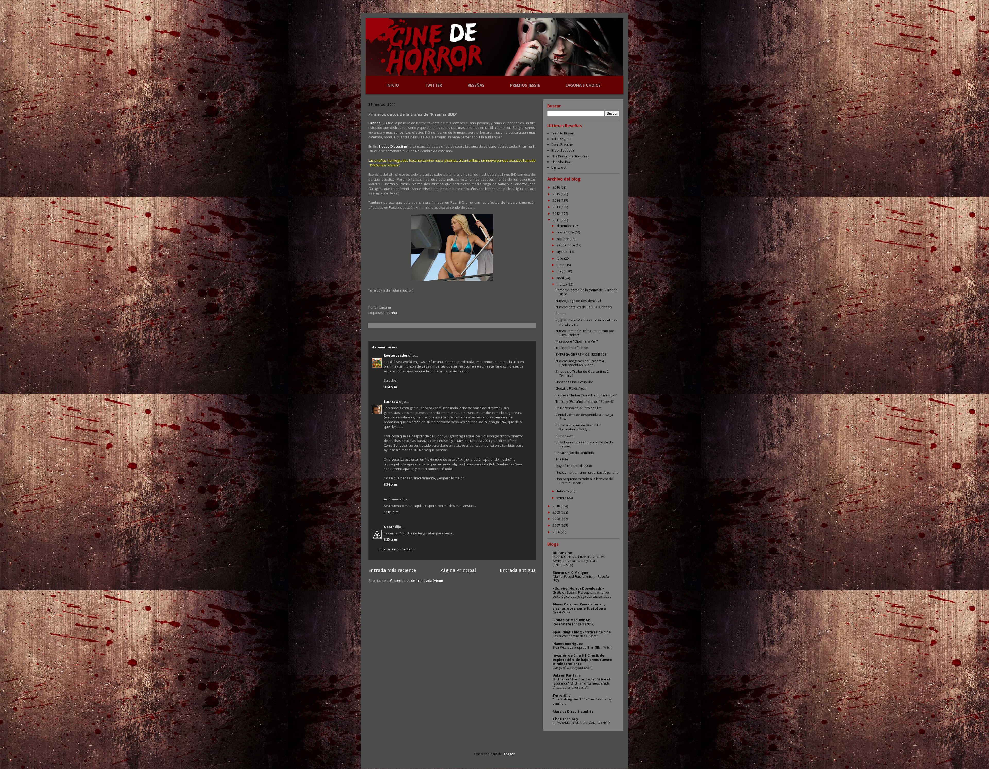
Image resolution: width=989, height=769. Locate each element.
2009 (557, 512)
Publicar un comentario (397, 549)
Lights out (558, 167)
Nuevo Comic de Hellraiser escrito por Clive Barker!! (585, 332)
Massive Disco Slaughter (574, 711)
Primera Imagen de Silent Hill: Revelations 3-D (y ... (578, 427)
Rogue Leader (395, 355)
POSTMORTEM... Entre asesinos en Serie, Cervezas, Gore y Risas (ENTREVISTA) (579, 560)
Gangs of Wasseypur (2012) (573, 667)
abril (561, 278)
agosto (562, 251)
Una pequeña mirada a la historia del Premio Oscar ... (585, 480)
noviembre (566, 232)
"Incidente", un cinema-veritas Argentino (587, 472)
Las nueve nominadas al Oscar (575, 636)
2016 (557, 187)
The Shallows (561, 161)
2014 (557, 200)
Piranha (391, 312)
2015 (557, 194)
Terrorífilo (562, 695)
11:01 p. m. (391, 512)
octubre (563, 238)
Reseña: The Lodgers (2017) (573, 624)
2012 (557, 213)
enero (562, 497)
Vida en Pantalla (567, 675)
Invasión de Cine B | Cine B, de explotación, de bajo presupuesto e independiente (582, 659)
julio (560, 258)
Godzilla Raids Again (571, 388)
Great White (561, 612)
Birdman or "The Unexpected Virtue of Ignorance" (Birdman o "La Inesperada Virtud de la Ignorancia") (581, 683)
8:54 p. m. (391, 484)
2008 (557, 518)
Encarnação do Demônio (575, 452)
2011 (557, 220)
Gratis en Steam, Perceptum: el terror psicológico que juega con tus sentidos (582, 594)
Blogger (509, 753)
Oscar (389, 526)
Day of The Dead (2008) (574, 465)
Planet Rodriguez (568, 643)
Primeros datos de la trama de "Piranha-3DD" (587, 292)
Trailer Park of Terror (572, 347)
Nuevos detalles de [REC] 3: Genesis (584, 307)
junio (561, 264)
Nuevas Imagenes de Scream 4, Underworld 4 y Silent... (580, 362)
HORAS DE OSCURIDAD (572, 620)
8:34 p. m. (391, 386)
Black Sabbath (562, 150)
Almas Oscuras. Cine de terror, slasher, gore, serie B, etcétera (579, 606)
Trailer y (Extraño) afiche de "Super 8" (585, 401)
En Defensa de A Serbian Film (578, 408)
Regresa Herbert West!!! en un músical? (586, 395)
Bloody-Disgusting (393, 146)
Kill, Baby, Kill (561, 138)
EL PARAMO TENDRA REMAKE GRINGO (581, 723)
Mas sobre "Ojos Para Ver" (577, 341)
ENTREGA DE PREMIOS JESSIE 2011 (582, 354)
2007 (557, 525)
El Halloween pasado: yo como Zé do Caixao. (584, 444)
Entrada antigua (518, 570)
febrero (563, 491)
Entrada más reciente (392, 570)
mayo (561, 271)
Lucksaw (391, 401)
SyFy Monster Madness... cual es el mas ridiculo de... (586, 322)
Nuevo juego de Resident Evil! (579, 300)
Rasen (561, 313)
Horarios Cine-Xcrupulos (575, 382)
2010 (557, 505)
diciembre (565, 225)
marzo (562, 284)
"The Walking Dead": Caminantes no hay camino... (582, 701)
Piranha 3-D (377, 123)
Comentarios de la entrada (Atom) (416, 580)
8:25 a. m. (391, 539)
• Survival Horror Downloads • (578, 588)
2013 (557, 206)
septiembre (566, 245)
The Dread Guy (565, 718)
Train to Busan (562, 133)
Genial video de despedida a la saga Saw (584, 416)
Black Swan (564, 435)
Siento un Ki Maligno (571, 572)
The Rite (562, 459)
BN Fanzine (562, 552)
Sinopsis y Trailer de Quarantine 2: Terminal (582, 373)
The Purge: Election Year (570, 156)
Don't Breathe (562, 144)
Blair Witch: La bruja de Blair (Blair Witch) (582, 647)
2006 (557, 531)
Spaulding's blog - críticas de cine (582, 632)
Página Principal (458, 570)
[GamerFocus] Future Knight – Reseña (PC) (581, 578)
